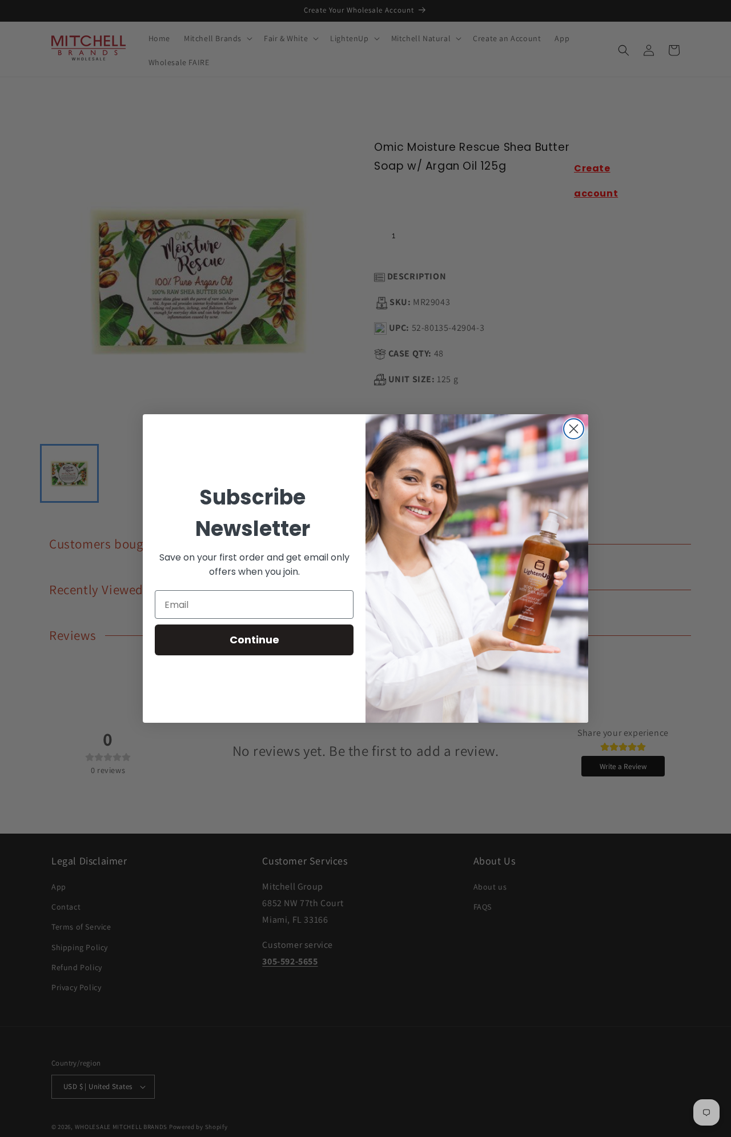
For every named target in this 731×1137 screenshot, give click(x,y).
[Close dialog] (574, 429)
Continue (254, 639)
